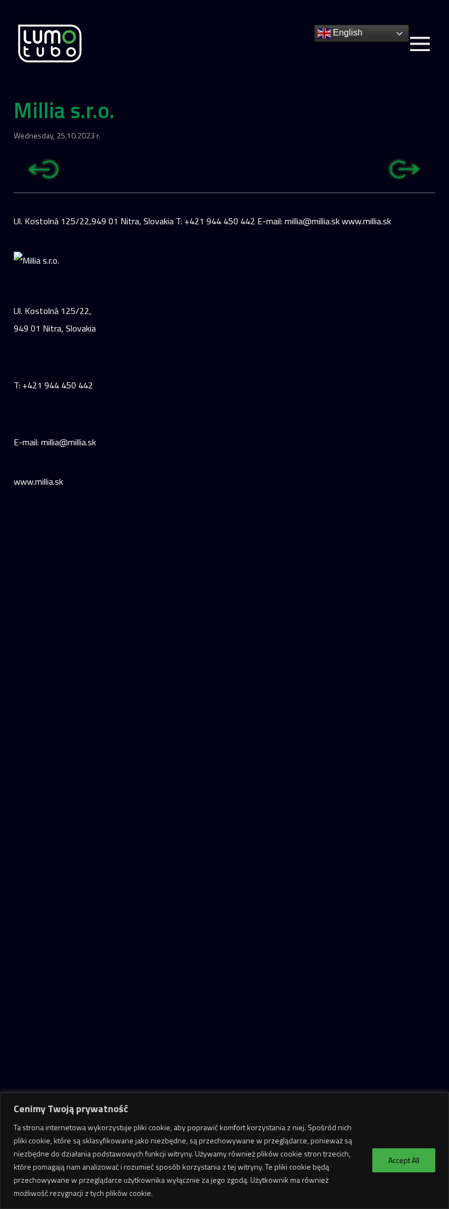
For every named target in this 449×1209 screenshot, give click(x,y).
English (346, 32)
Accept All (403, 1160)
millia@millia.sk (68, 442)
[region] (224, 1150)
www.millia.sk (38, 481)
